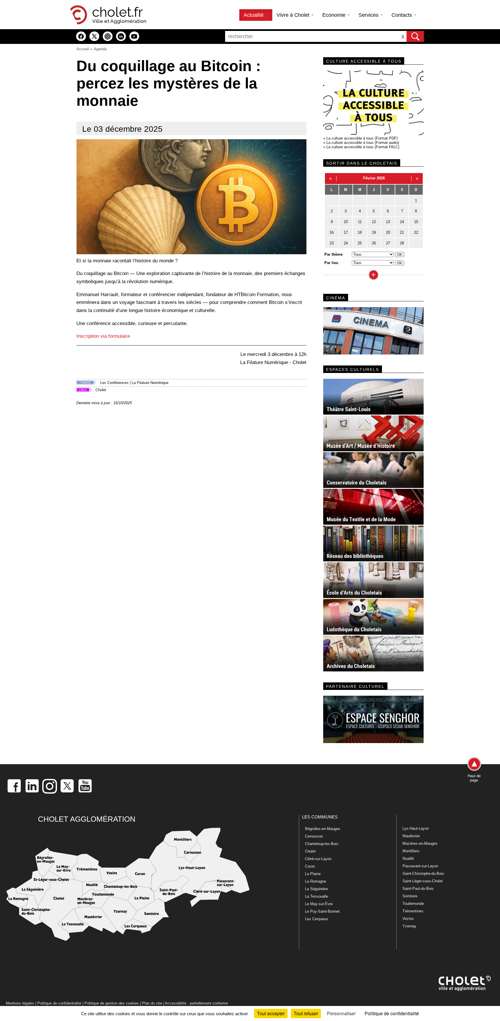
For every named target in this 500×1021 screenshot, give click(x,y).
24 (346, 243)
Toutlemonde (413, 903)
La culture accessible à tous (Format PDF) (362, 138)
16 (332, 232)
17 (346, 232)
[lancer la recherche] (415, 36)
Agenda (100, 49)
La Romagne (315, 881)
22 (416, 232)
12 (374, 222)
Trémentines (412, 911)
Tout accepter (271, 1013)
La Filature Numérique (150, 382)
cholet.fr (117, 12)
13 (388, 222)
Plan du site (152, 1003)
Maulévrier (411, 836)
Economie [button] (334, 15)
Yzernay (409, 926)
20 (388, 232)
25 (360, 243)
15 (416, 222)
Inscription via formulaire (103, 336)
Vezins (408, 918)
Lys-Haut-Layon (415, 828)
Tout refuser (306, 1013)
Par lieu (331, 263)
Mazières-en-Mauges (420, 843)
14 (402, 222)
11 (360, 222)
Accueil (82, 49)
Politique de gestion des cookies (111, 1003)
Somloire (409, 896)
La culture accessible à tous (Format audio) (362, 142)
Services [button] (369, 15)
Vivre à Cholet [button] (294, 15)
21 (402, 232)
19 (374, 232)
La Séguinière (316, 889)
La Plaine (313, 874)
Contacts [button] (402, 15)
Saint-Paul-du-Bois (418, 888)
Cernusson (314, 836)
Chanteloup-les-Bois (322, 844)
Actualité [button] (254, 15)
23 (332, 243)
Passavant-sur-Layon (420, 866)
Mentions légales (20, 1003)
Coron (310, 866)
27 (388, 243)
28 (402, 243)
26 (374, 243)
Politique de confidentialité (59, 1003)
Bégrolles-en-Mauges (322, 829)
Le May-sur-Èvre (319, 904)
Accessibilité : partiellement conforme (196, 1003)
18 (360, 232)
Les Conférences (114, 382)
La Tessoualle (316, 896)
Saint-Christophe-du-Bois (423, 873)
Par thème (333, 254)
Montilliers (411, 851)
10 (346, 222)
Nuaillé (408, 858)
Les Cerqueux (316, 919)
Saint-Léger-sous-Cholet (422, 881)
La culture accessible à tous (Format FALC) (362, 147)
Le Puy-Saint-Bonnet (322, 911)
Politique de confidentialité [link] (392, 1013)
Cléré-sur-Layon (318, 859)
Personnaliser (341, 1013)
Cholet (100, 390)
